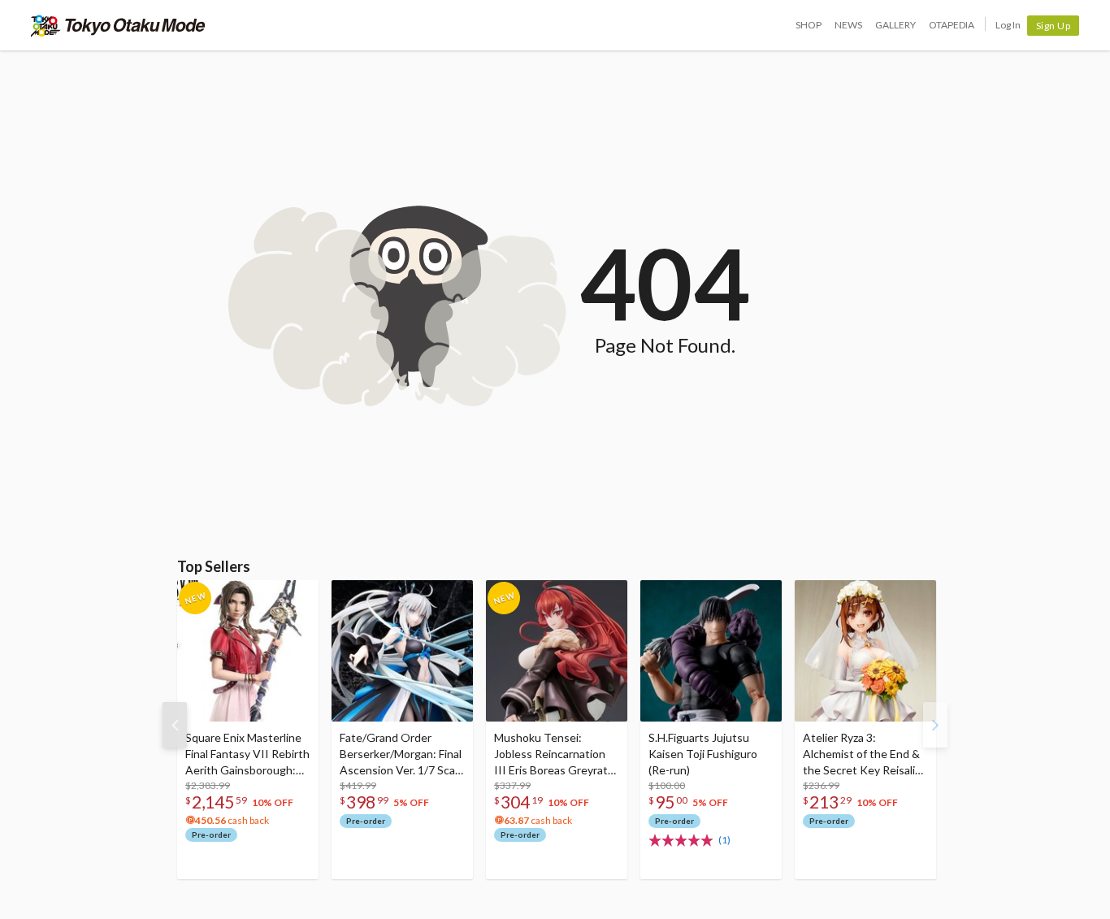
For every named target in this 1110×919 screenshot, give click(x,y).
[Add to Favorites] (297, 596)
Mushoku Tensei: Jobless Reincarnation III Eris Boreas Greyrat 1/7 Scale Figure (551, 754)
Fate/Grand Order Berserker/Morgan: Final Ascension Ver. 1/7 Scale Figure (402, 754)
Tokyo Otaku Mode (118, 25)
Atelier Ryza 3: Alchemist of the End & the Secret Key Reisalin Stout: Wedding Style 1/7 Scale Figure (862, 754)
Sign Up (1053, 26)
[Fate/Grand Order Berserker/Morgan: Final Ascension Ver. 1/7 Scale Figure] (402, 651)
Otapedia (951, 25)
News (848, 25)
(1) (724, 840)
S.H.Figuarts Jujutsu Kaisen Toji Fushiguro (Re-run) (702, 753)
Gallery (895, 25)
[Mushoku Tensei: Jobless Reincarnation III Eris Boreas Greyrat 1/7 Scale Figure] (556, 651)
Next (935, 725)
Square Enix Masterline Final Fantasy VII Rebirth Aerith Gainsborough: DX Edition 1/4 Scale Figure (247, 754)
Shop (809, 25)
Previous (175, 725)
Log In (1008, 25)
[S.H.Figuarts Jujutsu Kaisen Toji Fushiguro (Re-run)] (711, 651)
